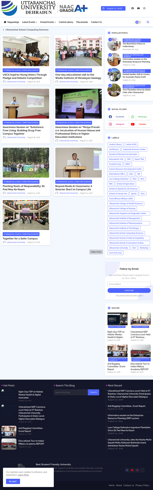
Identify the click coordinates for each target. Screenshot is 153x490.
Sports (134, 194)
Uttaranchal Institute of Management (124, 218)
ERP (129, 159)
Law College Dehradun (119, 179)
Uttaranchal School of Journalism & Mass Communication (126, 243)
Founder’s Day (115, 164)
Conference (114, 149)
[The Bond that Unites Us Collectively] (114, 44)
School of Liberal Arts (118, 194)
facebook (120, 117)
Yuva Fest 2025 (115, 253)
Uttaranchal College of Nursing (122, 208)
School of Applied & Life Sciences (123, 189)
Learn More (23, 475)
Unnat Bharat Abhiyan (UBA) (121, 199)
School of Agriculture (125, 184)
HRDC (127, 164)
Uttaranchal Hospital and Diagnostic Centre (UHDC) (127, 214)
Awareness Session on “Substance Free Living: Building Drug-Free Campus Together (23, 130)
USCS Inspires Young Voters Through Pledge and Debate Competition (25, 76)
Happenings (13, 22)
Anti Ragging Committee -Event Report (116, 366)
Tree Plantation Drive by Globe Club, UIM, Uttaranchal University (137, 92)
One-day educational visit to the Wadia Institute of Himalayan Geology (78, 76)
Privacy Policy (142, 485)
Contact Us (96, 22)
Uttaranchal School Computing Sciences (126, 233)
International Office (117, 174)
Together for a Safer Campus (20, 238)
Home (112, 485)
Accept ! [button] (13, 481)
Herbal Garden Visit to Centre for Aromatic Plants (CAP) (136, 75)
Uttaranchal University (118, 248)
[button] (148, 22)
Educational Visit (116, 159)
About (119, 485)
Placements (82, 22)
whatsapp (142, 117)
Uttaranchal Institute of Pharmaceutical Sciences (125, 223)
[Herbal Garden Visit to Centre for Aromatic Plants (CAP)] (114, 75)
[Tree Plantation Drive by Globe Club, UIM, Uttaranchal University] (114, 90)
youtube (142, 124)
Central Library (66, 22)
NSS (111, 184)
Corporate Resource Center (134, 149)
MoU (135, 179)
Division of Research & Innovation (123, 154)
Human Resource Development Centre (125, 169)
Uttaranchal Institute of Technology (124, 228)
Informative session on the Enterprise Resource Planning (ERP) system (136, 62)
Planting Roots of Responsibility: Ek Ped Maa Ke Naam (24, 188)
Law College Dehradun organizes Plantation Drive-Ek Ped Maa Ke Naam (129, 429)
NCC (142, 179)
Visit (134, 248)
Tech (143, 194)
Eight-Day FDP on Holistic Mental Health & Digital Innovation (115, 335)
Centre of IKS (131, 144)
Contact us (128, 485)
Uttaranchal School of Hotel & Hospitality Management (126, 238)
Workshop (144, 248)
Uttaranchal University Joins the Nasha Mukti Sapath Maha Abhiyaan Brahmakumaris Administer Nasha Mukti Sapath (129, 442)
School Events (47, 22)
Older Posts (96, 252)
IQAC (131, 174)
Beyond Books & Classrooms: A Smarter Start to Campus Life (73, 188)
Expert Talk (139, 159)
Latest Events (28, 22)
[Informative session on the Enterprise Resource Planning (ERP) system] (114, 59)
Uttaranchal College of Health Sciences (126, 204)
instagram (120, 124)
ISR (138, 174)
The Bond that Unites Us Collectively (134, 45)
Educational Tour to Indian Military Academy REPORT (140, 366)
